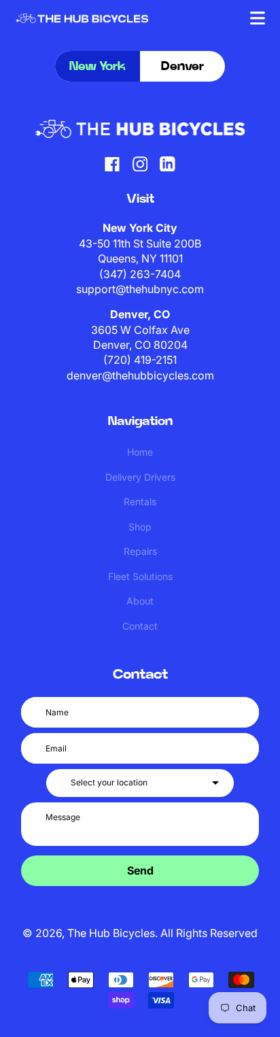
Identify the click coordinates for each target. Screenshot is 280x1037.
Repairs (140, 551)
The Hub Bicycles (111, 933)
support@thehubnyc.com (140, 289)
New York (97, 67)
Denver (182, 67)
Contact (140, 626)
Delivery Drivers (140, 477)
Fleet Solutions (140, 576)
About (140, 601)
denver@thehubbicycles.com (140, 375)
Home (140, 452)
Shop (140, 526)
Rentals (140, 501)
